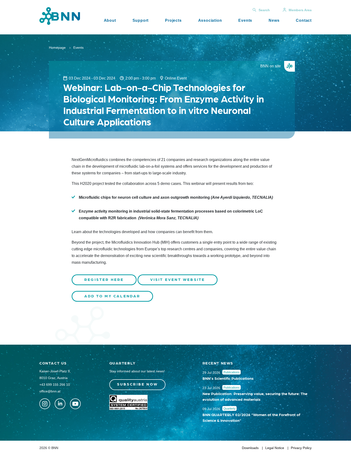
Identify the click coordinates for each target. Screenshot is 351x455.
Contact (304, 20)
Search (264, 10)
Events (245, 20)
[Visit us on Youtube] (75, 403)
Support (141, 20)
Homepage (57, 47)
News (274, 20)
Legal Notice (274, 448)
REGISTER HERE (104, 279)
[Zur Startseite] (59, 16)
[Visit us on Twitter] (44, 403)
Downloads (250, 448)
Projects (173, 20)
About (110, 20)
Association (210, 20)
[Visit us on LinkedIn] (60, 403)
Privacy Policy (301, 448)
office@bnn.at (49, 391)
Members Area (300, 10)
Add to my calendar (112, 296)
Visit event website (177, 279)
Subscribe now (137, 384)
